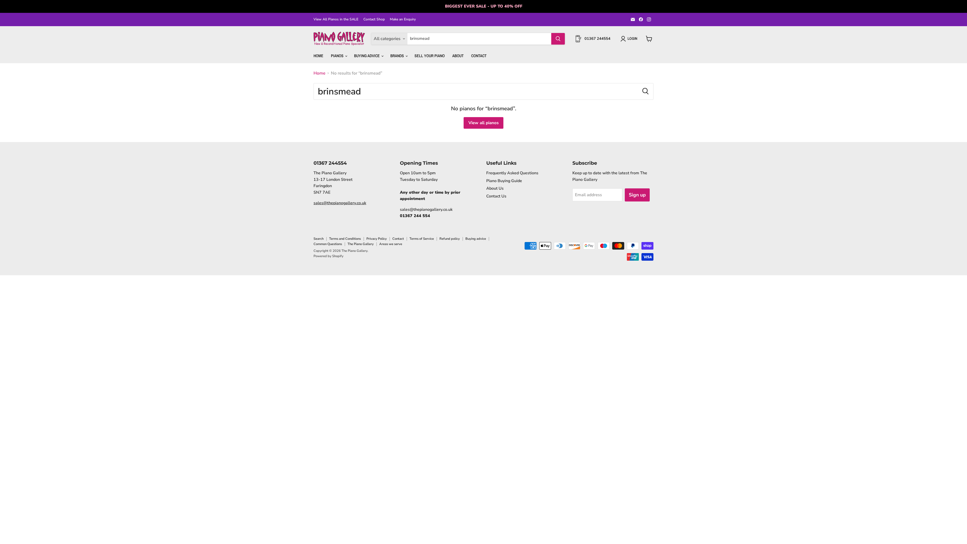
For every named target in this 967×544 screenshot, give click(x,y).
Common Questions (328, 244)
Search (319, 238)
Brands (397, 55)
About (458, 55)
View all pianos (483, 123)
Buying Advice (367, 55)
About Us (495, 188)
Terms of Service (421, 238)
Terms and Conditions (345, 238)
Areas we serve (390, 244)
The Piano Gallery (361, 244)
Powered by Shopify (328, 256)
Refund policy (449, 238)
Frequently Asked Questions (512, 173)
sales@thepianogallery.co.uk (340, 203)
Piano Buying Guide (504, 181)
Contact (479, 55)
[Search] (558, 39)
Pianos (337, 55)
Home (318, 55)
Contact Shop (374, 19)
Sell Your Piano (430, 55)
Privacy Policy (376, 238)
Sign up (637, 195)
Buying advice (475, 238)
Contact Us (496, 196)
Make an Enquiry (403, 19)
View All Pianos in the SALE (336, 19)
